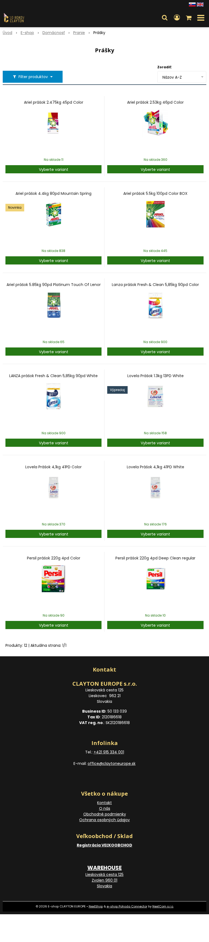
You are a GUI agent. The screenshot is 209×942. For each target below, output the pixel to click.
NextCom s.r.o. (163, 906)
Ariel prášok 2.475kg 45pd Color (53, 102)
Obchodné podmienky (104, 814)
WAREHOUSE (104, 868)
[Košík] (189, 17)
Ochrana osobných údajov (104, 820)
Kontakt (104, 802)
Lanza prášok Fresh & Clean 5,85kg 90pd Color (155, 284)
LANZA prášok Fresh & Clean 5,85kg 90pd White (53, 376)
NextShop (96, 906)
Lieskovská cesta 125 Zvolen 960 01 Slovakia (104, 880)
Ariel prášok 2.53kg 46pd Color (155, 102)
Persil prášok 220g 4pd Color (53, 558)
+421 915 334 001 (109, 752)
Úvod (7, 32)
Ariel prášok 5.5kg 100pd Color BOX (155, 193)
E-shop (27, 32)
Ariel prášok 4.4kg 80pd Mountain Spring (53, 193)
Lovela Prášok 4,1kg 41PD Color (53, 467)
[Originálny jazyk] (192, 4)
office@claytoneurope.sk (112, 763)
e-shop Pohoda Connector (127, 906)
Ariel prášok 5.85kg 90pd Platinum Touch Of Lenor (54, 284)
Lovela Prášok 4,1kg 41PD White (155, 467)
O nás (104, 808)
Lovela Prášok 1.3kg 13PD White (155, 376)
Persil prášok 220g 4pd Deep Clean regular (155, 558)
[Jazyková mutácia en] (200, 4)
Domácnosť (53, 32)
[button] (165, 17)
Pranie (79, 32)
